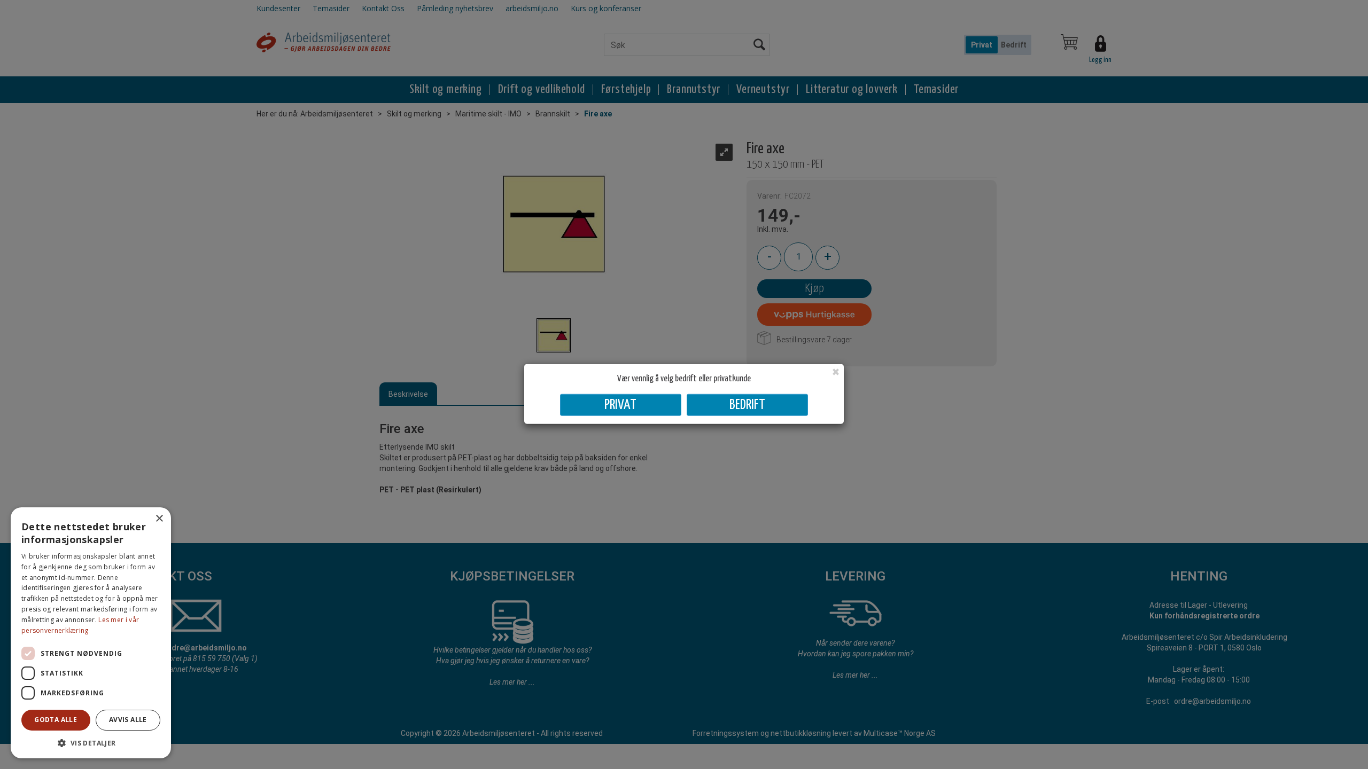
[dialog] (91, 632)
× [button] (159, 519)
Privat (620, 404)
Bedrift (747, 404)
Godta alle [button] (55, 719)
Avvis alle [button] (128, 719)
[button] (90, 742)
